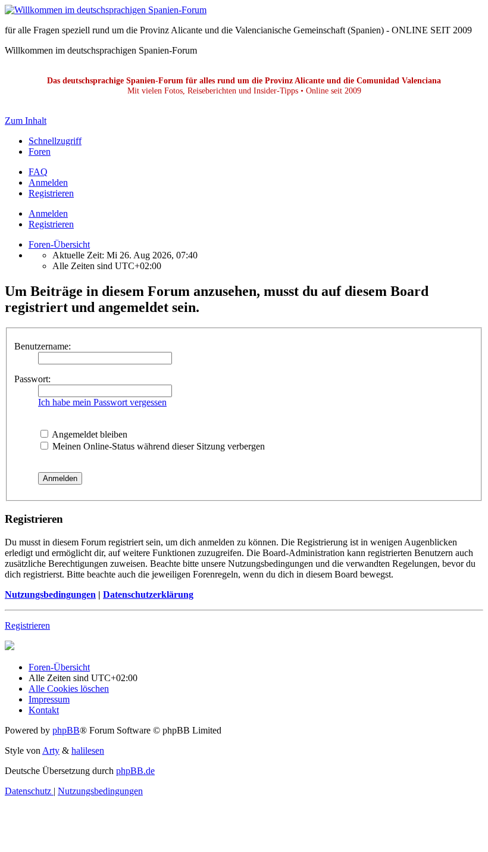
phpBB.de (135, 771)
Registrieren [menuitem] (51, 193)
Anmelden (48, 213)
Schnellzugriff (55, 141)
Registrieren (51, 224)
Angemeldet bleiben (88, 434)
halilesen (87, 750)
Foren (40, 151)
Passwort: (32, 379)
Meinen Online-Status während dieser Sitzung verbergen (157, 446)
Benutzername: (42, 346)
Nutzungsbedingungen (50, 594)
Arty (51, 750)
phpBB (66, 730)
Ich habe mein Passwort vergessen (102, 402)
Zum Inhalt (25, 121)
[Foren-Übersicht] (106, 10)
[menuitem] (38, 172)
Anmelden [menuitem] (48, 182)
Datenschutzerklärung (148, 594)
